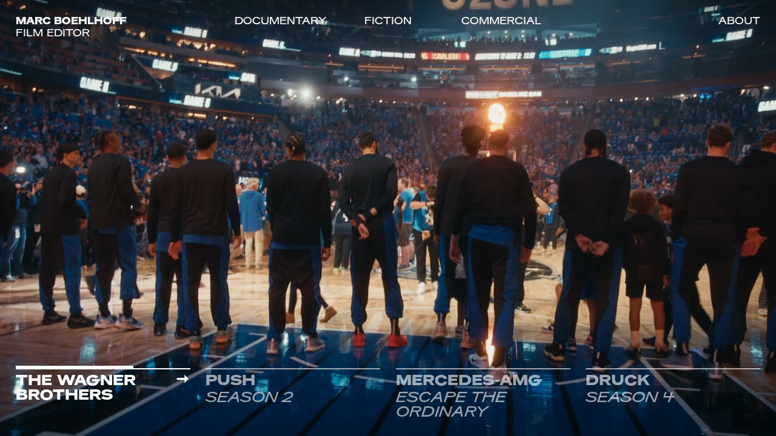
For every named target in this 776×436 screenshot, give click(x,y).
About (739, 22)
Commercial (501, 22)
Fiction (388, 22)
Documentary (280, 22)
